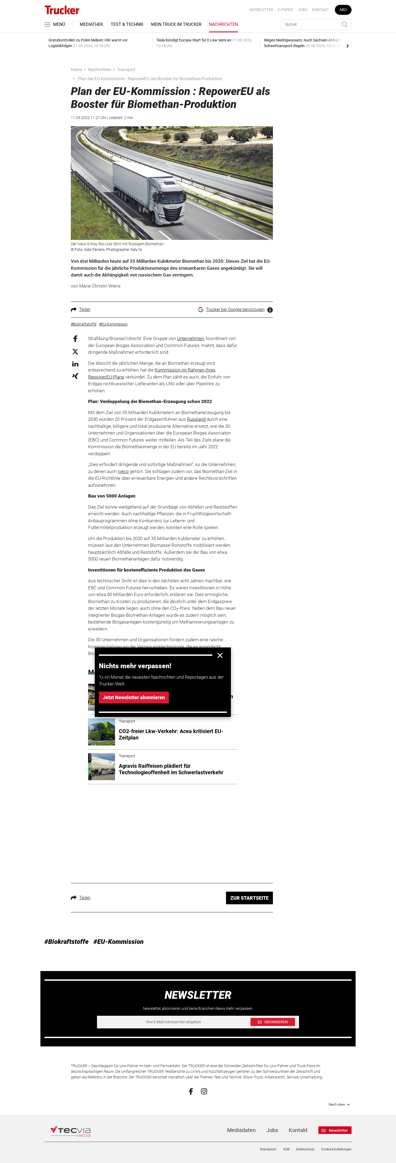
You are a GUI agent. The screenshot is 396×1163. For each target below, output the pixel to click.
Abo (343, 10)
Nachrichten (223, 24)
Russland (196, 419)
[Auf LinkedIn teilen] (75, 364)
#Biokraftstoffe (66, 941)
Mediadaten (241, 1130)
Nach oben (337, 1104)
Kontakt (320, 10)
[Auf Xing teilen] (75, 376)
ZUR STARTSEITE (249, 898)
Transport (126, 69)
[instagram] (204, 1091)
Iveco (123, 471)
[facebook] (191, 1091)
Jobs (302, 10)
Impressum (268, 1149)
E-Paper (285, 10)
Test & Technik (127, 24)
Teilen (85, 309)
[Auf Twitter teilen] (75, 351)
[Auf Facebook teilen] (75, 338)
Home (76, 69)
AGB (286, 1149)
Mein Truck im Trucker (176, 24)
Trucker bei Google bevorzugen (235, 309)
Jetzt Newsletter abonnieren (134, 697)
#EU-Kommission (118, 941)
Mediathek (91, 24)
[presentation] (347, 46)
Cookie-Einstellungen (336, 1149)
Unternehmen (190, 338)
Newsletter (261, 10)
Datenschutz (305, 1149)
